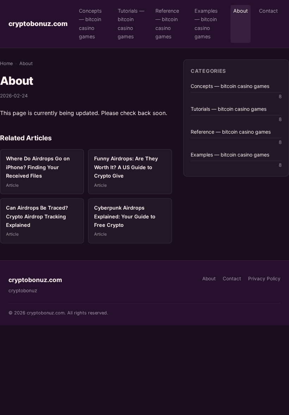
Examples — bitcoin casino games (206, 23)
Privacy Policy (264, 278)
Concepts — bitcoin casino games (90, 23)
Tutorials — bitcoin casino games (131, 23)
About (240, 11)
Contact (268, 11)
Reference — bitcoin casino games (167, 23)
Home (6, 63)
